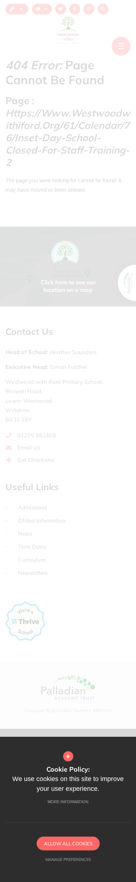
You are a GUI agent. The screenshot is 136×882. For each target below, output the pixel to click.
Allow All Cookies (68, 843)
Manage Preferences (68, 859)
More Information (68, 802)
